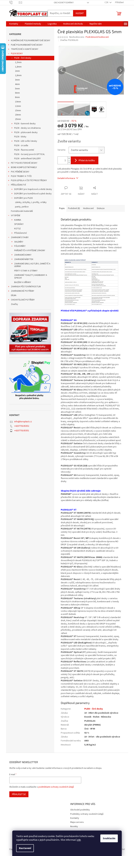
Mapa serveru (77, 822)
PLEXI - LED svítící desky (25, 141)
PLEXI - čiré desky (22, 58)
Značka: (69, 40)
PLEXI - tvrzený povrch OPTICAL (29, 154)
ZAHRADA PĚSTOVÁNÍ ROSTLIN (26, 286)
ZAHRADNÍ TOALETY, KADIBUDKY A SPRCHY (30, 277)
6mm (17, 93)
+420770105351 (21, 430)
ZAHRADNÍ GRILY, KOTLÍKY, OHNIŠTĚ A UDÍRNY (32, 265)
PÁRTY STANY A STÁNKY (25, 270)
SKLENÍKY (18, 241)
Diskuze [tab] (101, 208)
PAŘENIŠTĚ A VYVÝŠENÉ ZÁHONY (29, 250)
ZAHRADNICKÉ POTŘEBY (22, 291)
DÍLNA (13, 295)
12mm (18, 106)
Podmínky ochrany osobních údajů (86, 814)
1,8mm (18, 66)
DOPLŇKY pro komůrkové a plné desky (33, 193)
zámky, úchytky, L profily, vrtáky (31, 202)
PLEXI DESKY (17, 53)
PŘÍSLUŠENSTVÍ (18, 184)
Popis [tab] (62, 208)
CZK (107, 2)
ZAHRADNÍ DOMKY (22, 255)
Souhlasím (109, 838)
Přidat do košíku (87, 160)
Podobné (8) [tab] (74, 208)
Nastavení (25, 848)
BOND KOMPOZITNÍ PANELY (24, 167)
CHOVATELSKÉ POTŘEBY (23, 299)
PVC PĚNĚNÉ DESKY (20, 171)
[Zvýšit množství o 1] (69, 158)
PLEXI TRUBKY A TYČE (21, 176)
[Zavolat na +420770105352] (14, 2)
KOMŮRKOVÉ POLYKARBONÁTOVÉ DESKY (30, 40)
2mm (17, 71)
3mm (17, 79)
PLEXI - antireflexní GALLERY (27, 158)
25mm (18, 119)
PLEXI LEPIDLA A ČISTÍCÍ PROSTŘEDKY (29, 180)
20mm (18, 114)
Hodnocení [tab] (88, 208)
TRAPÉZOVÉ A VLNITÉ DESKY (24, 49)
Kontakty (74, 818)
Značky (14, 304)
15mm (18, 110)
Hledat (80, 13)
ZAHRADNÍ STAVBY (20, 237)
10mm (18, 101)
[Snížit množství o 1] (69, 162)
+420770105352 (21, 426)
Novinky (74, 826)
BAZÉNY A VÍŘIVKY (22, 282)
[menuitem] (13, 23)
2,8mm (18, 75)
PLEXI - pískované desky (26, 132)
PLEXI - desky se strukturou (27, 128)
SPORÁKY (19, 224)
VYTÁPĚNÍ (15, 215)
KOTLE (17, 228)
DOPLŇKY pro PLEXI (23, 198)
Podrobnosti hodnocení (97, 37)
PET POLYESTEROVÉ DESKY (24, 163)
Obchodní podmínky (64, 2)
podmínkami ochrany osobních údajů (56, 787)
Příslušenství (20, 233)
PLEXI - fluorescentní (24, 150)
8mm (17, 97)
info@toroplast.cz (23, 421)
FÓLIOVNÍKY (19, 246)
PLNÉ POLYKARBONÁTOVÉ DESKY (26, 45)
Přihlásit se (19, 794)
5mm (17, 88)
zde (79, 840)
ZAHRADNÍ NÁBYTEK (23, 259)
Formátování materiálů (22, 211)
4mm (17, 84)
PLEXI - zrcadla (21, 145)
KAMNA (17, 220)
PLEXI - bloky (20, 136)
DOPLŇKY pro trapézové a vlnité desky (33, 189)
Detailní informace (66, 178)
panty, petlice (22, 206)
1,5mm (18, 62)
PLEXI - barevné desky (25, 123)
